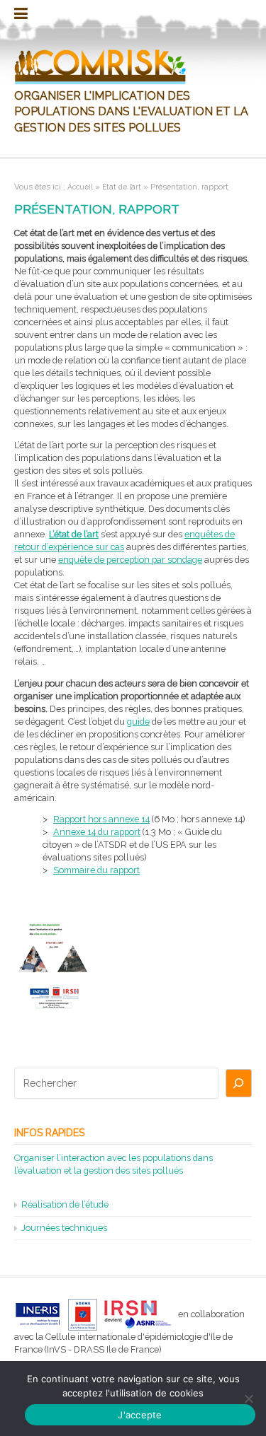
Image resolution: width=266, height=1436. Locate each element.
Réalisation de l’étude (65, 1204)
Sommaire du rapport (96, 870)
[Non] (248, 1398)
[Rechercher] (239, 1083)
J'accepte (140, 1414)
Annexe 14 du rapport (96, 832)
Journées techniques (64, 1227)
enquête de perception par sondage (130, 559)
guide (138, 721)
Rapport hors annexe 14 (101, 819)
